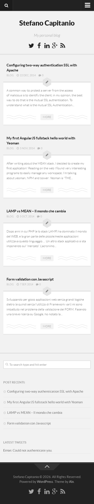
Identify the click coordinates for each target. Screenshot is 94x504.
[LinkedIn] (47, 46)
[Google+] (55, 46)
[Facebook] (39, 46)
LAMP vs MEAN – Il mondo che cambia (36, 211)
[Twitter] (31, 46)
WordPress (45, 481)
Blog (10, 75)
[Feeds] (63, 46)
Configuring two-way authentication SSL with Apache (45, 391)
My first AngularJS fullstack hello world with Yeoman (45, 402)
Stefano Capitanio (47, 23)
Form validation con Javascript (30, 279)
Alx (71, 481)
